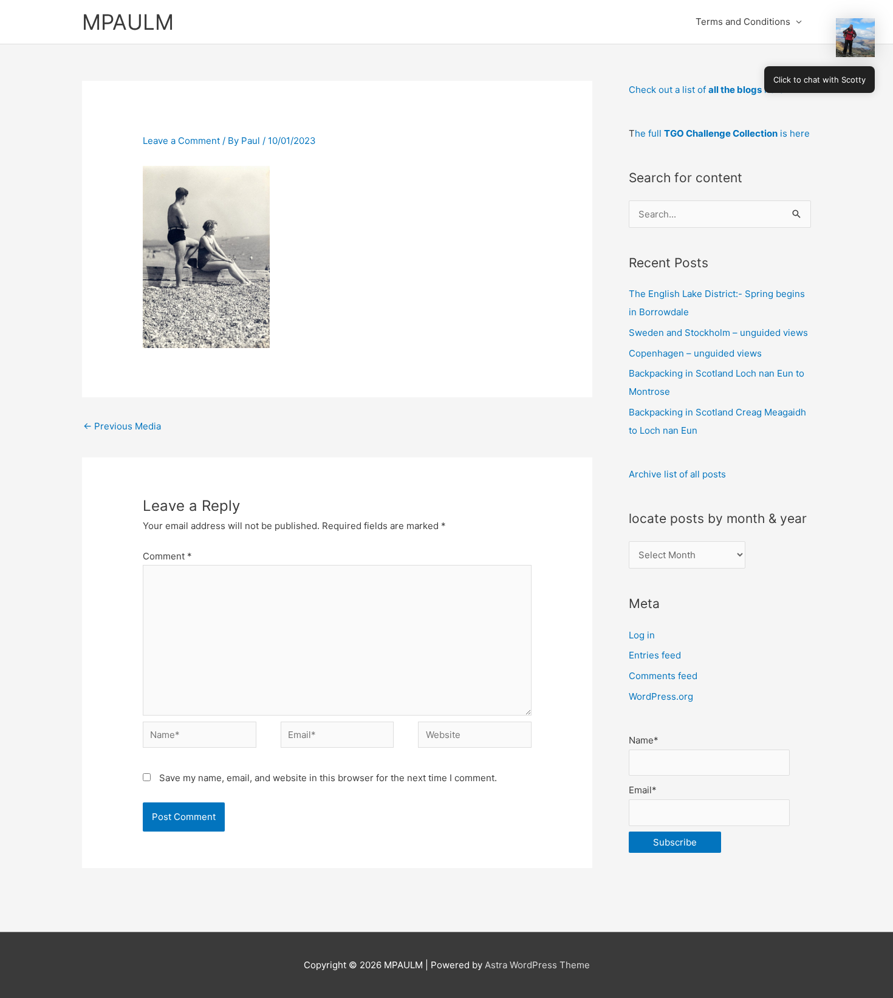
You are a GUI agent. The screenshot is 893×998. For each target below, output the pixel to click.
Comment (167, 556)
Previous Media (122, 426)
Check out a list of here (706, 89)
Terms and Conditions (743, 21)
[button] (855, 37)
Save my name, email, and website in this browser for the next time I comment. (328, 778)
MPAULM (128, 22)
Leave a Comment (181, 140)
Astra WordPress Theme (537, 965)
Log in (642, 635)
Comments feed (663, 676)
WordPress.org (661, 696)
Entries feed (655, 655)
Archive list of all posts (677, 474)
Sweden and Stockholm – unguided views (718, 332)
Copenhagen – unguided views (695, 353)
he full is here (722, 133)
